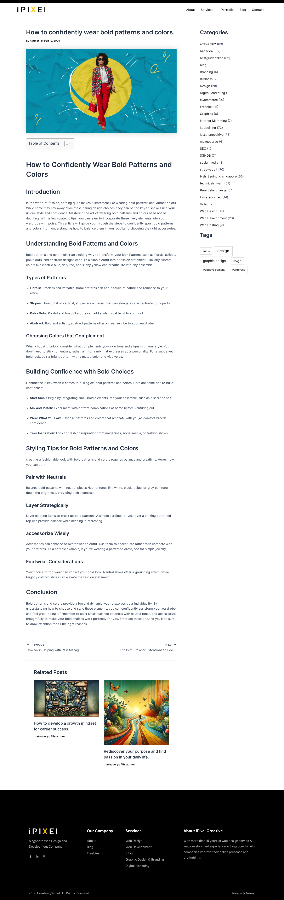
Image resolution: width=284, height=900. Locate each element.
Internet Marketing (213, 121)
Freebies (206, 107)
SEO (203, 148)
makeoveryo (42, 736)
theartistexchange (213, 190)
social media (209, 162)
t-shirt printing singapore (218, 176)
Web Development (213, 218)
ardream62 (208, 44)
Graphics (206, 114)
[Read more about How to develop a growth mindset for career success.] (66, 698)
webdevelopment (214, 269)
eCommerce (209, 100)
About (190, 10)
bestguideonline (211, 58)
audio (206, 251)
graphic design (214, 261)
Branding (206, 72)
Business (206, 79)
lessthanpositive (212, 134)
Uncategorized (211, 197)
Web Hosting (209, 225)
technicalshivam (211, 183)
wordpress (238, 269)
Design (205, 86)
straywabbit (208, 169)
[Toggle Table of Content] (65, 144)
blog (203, 65)
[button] (208, 9)
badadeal (206, 51)
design (223, 251)
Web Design (208, 211)
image (237, 261)
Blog (243, 10)
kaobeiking (208, 128)
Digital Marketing (212, 93)
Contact (258, 10)
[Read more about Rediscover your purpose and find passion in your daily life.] (136, 712)
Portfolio (227, 10)
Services (207, 10)
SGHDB (205, 155)
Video (204, 204)
